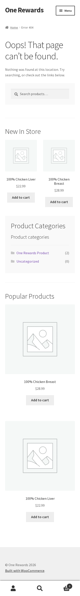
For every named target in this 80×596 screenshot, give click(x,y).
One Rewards (24, 10)
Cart (61, 584)
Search (40, 588)
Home (14, 27)
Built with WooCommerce (24, 570)
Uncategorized (27, 261)
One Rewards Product (32, 253)
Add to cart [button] (21, 197)
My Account (13, 588)
